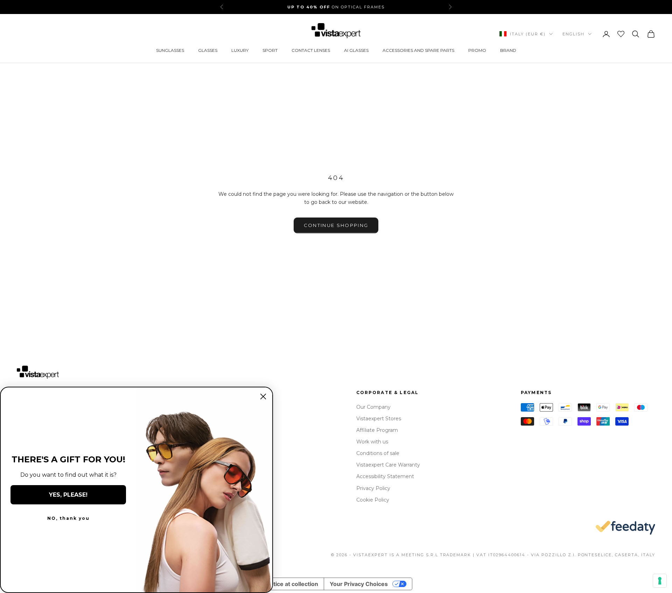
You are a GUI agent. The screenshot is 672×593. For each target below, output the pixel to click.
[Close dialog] (263, 396)
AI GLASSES (356, 50)
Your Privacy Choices (359, 583)
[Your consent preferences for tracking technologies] (659, 580)
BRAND (508, 50)
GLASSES (207, 50)
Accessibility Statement (385, 476)
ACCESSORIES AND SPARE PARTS (418, 50)
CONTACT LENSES (311, 50)
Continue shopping (336, 225)
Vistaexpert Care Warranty (388, 465)
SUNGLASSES (170, 50)
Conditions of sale (377, 453)
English (573, 34)
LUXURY (239, 50)
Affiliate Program (377, 430)
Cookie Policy (372, 500)
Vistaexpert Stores (378, 418)
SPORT (270, 50)
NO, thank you (68, 518)
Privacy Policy (373, 488)
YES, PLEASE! (68, 494)
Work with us (372, 442)
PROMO (477, 50)
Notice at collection (292, 583)
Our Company (373, 407)
